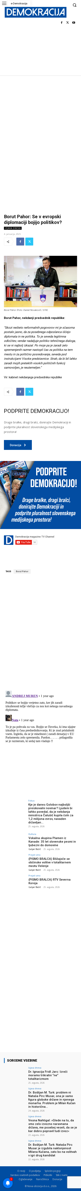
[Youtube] (74, 23)
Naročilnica (42, 1179)
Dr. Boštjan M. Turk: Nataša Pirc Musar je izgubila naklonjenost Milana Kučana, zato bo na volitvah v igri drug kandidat (52, 1150)
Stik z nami (61, 1175)
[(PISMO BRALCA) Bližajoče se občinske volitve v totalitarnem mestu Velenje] (15, 862)
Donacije (57, 1179)
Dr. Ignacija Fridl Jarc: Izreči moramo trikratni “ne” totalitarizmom (47, 1075)
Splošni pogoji (53, 1171)
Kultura (32, 834)
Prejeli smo (34, 855)
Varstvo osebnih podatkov (25, 1175)
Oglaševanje (25, 1179)
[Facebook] (62, 23)
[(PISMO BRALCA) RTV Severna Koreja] (15, 882)
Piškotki (48, 1175)
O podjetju (35, 1171)
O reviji (21, 1171)
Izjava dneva (13, 228)
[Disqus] (40, 632)
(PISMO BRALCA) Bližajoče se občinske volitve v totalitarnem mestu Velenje (50, 862)
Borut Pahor (22, 571)
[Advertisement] (40, 118)
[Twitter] (67, 23)
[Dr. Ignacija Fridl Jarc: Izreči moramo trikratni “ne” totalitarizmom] (15, 1075)
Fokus (31, 800)
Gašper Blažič (35, 849)
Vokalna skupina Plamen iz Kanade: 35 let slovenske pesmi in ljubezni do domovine (52, 841)
